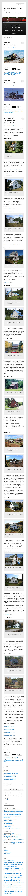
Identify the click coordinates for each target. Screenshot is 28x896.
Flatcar (12, 866)
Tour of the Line (8, 889)
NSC (19, 875)
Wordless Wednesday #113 (10, 776)
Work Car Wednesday (8, 893)
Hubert (16, 759)
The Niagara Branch (8, 823)
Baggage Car (20, 862)
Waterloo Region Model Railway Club (12, 828)
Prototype (6, 73)
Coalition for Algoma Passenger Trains (12, 816)
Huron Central (19, 871)
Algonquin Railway (8, 820)
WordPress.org (7, 853)
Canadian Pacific (17, 864)
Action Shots (10, 72)
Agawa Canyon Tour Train (10, 862)
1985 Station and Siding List (14, 24)
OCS (21, 876)
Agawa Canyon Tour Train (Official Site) (12, 810)
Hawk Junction (7, 871)
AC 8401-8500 (11, 860)
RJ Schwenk (10, 73)
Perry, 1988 (6, 614)
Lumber (13, 873)
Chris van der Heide (8, 834)
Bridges (10, 864)
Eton (8, 759)
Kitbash (6, 873)
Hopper (13, 871)
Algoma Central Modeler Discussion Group (13, 811)
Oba (14, 72)
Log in (5, 849)
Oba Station (10, 109)
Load (9, 873)
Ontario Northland (10, 877)
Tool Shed (20, 887)
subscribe (6, 27)
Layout (11, 27)
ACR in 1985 (17, 27)
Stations (12, 111)
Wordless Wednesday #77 (9, 81)
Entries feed (6, 850)
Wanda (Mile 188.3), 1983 (9, 729)
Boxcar (6, 864)
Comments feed (7, 852)
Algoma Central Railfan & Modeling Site (12, 813)
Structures (16, 111)
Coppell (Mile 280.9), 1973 (9, 735)
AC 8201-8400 (6, 860)
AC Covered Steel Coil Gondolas (11, 773)
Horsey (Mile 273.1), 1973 (9, 732)
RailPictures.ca (7, 817)
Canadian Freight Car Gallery (10, 819)
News (16, 875)
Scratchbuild (8, 885)
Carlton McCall (7, 836)
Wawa (13, 889)
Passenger (7, 880)
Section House (11, 760)
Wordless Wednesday (8, 74)
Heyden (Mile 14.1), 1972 (9, 726)
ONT (5, 877)
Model (18, 873)
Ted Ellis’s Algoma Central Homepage (12, 814)
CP (9, 866)
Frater (13, 759)
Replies (15, 74)
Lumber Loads (7, 33)
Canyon (5, 759)
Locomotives (12, 30)
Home (5, 24)
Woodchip (17, 889)
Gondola (20, 869)
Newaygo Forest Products (9, 875)
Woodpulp (22, 889)
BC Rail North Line (8, 822)
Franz (11, 759)
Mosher (13, 833)
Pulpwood (6, 883)
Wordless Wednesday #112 (10, 778)
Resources (14, 33)
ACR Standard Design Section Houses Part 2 (9, 120)
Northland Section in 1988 (15, 169)
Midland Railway (7, 826)
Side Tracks (6, 772)
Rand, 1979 (6, 282)
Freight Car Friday (11, 868)
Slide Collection (17, 73)
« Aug (7, 799)
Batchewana (18, 757)
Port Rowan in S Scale (9, 825)
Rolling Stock (20, 30)
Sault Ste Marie (20, 883)
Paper (22, 877)
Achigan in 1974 (7, 209)
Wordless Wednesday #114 (10, 775)
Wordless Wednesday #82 (9, 44)
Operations (6, 30)
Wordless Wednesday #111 (10, 779)
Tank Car (16, 887)
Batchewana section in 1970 (10, 245)
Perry (22, 759)
